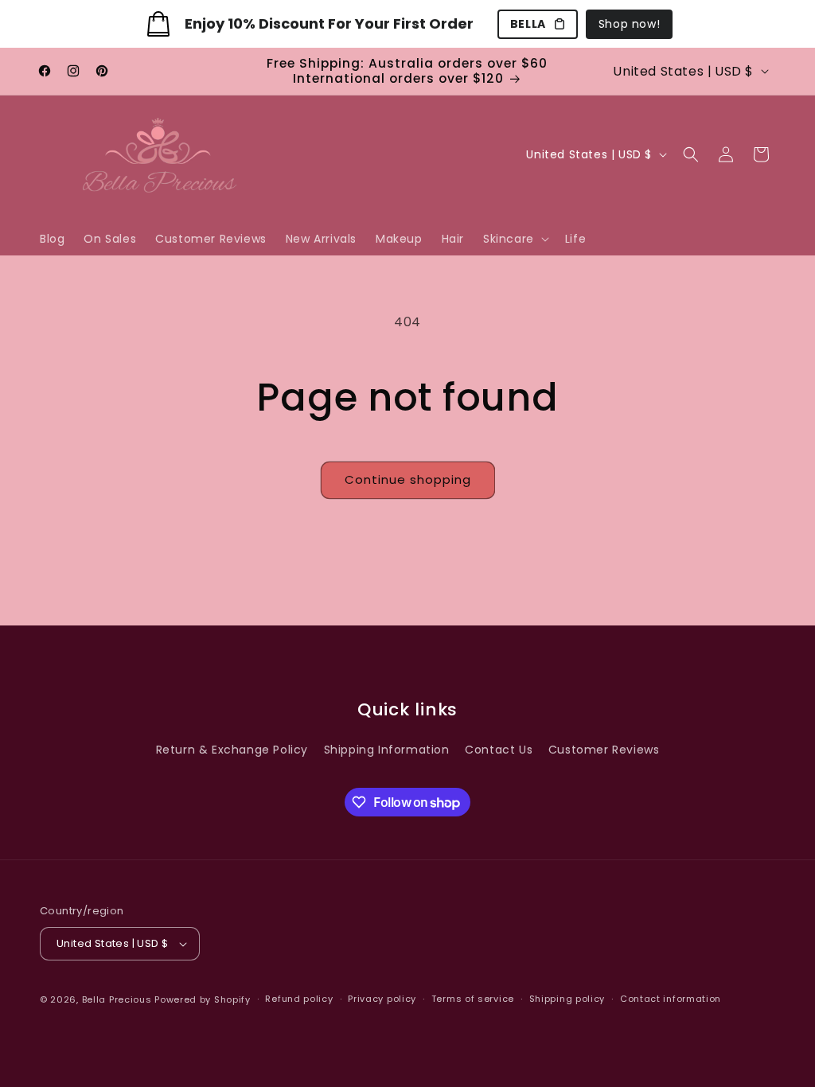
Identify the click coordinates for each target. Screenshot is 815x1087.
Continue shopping (408, 479)
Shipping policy (567, 998)
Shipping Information (387, 750)
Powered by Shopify (202, 999)
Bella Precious (118, 999)
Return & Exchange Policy (232, 750)
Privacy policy (382, 998)
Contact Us (498, 750)
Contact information (670, 998)
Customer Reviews (604, 750)
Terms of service (472, 998)
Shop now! (629, 24)
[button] (515, 238)
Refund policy (299, 998)
